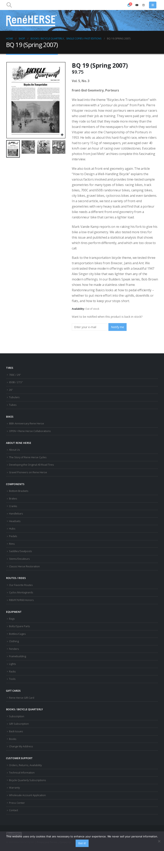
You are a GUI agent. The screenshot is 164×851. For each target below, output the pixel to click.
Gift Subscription (19, 723)
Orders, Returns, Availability (25, 765)
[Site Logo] (31, 20)
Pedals (13, 536)
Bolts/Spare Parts (19, 626)
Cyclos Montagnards (21, 592)
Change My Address (21, 746)
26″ (11, 390)
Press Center (17, 803)
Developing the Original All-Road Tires (31, 464)
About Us (14, 449)
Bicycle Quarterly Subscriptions (27, 780)
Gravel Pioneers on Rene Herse (28, 472)
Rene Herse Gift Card (21, 697)
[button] (9, 5)
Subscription (16, 716)
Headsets (15, 521)
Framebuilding (17, 656)
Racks (12, 671)
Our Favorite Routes (21, 585)
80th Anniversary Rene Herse (26, 423)
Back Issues (16, 731)
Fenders (14, 649)
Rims (12, 544)
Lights (12, 664)
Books (12, 739)
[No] (159, 841)
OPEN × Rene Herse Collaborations (30, 431)
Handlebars (16, 513)
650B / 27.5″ (16, 382)
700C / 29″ (15, 375)
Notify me (117, 327)
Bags (12, 618)
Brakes (13, 498)
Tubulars (14, 397)
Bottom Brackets (18, 491)
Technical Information (22, 772)
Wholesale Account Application (27, 795)
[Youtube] (137, 5)
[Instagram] (143, 5)
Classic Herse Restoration (24, 566)
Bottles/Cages (17, 634)
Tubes (13, 405)
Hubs (12, 528)
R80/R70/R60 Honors (21, 600)
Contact (13, 810)
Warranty (14, 787)
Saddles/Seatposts (20, 551)
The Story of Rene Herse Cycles (28, 457)
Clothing (14, 641)
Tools (12, 679)
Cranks (13, 506)
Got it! (82, 843)
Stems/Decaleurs (19, 559)
